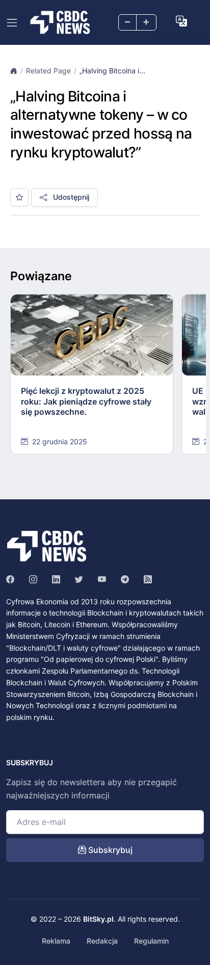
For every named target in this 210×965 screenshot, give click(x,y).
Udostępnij (70, 197)
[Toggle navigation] (12, 23)
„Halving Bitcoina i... (112, 70)
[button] (181, 21)
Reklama (56, 940)
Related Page (48, 70)
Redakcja (102, 940)
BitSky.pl (98, 919)
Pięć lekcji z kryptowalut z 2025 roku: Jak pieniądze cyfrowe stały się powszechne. (86, 401)
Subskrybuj (109, 850)
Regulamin (151, 940)
